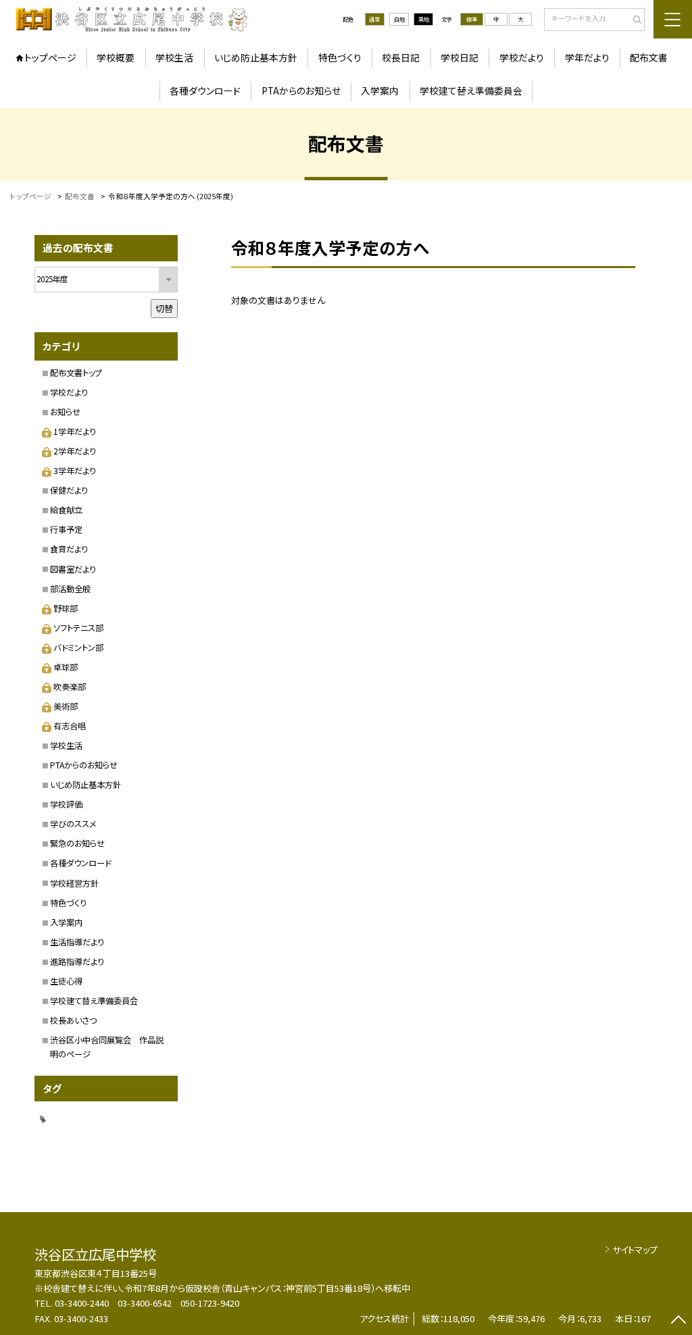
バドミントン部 (78, 648)
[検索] (633, 20)
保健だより (69, 490)
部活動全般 (70, 589)
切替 (164, 308)
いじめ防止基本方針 (255, 57)
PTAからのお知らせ (301, 90)
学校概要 (115, 57)
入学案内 (380, 90)
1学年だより (74, 431)
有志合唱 (69, 726)
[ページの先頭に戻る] (678, 1321)
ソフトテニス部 (78, 628)
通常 (374, 19)
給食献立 (66, 510)
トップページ (50, 57)
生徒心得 (66, 981)
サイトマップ (635, 1249)
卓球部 (65, 667)
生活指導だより (77, 942)
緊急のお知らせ (77, 843)
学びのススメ (73, 824)
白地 (399, 19)
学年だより (587, 57)
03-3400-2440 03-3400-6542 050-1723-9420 (147, 1303)
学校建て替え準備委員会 (471, 90)
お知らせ (65, 412)
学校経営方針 (74, 883)
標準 (471, 19)
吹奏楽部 (69, 687)
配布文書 (649, 57)
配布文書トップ (76, 373)
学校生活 (174, 57)
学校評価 (66, 804)
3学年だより (74, 471)
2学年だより (74, 451)
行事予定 (66, 529)
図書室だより (73, 569)
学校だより (521, 57)
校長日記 (401, 57)
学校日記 (459, 57)
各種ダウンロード (205, 90)
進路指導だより (77, 962)
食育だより (69, 549)
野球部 (65, 608)
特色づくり (340, 57)
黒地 (423, 19)
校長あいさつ (73, 1020)
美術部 (65, 706)
